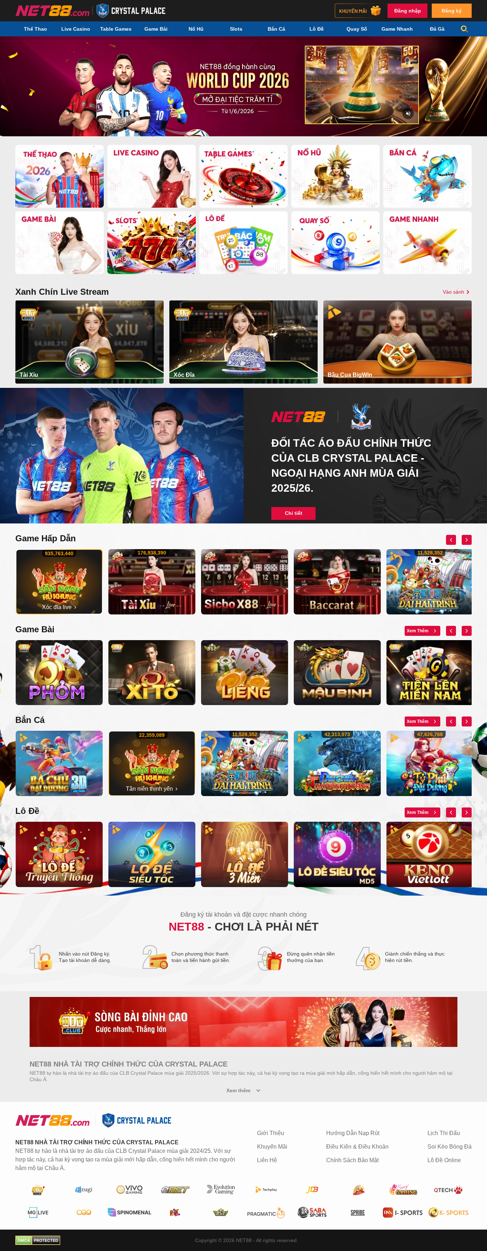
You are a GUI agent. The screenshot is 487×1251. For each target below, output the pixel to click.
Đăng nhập (407, 11)
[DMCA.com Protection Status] (37, 1240)
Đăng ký (452, 11)
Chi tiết (293, 513)
